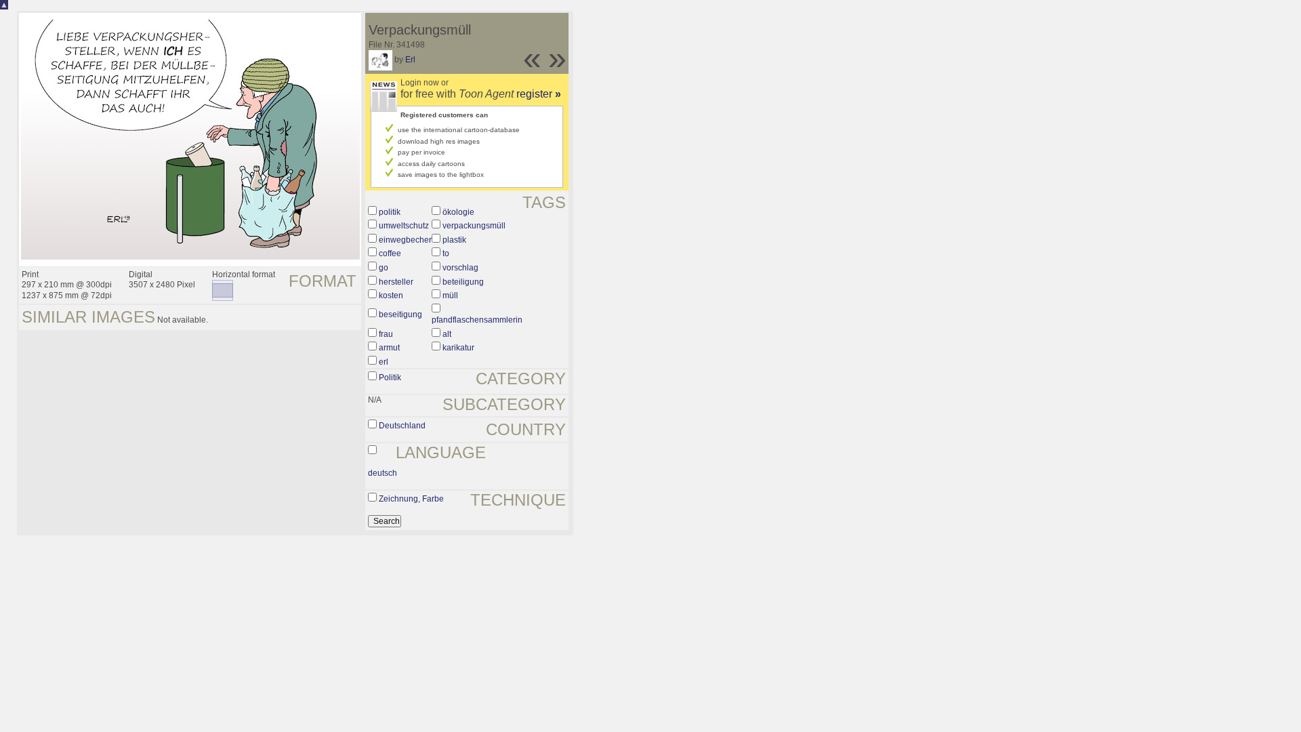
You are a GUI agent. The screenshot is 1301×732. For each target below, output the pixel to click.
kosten (391, 295)
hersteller (396, 282)
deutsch (382, 473)
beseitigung (400, 314)
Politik (390, 377)
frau (386, 334)
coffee (390, 253)
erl (383, 362)
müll (450, 295)
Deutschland (402, 425)
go (383, 267)
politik (389, 212)
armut (389, 347)
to (445, 253)
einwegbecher (405, 240)
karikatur (458, 347)
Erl (410, 59)
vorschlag (460, 267)
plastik (454, 240)
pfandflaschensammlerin (477, 320)
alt (446, 334)
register (538, 94)
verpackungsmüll (473, 225)
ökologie (458, 212)
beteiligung (463, 282)
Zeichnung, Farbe (411, 499)
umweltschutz (404, 225)
